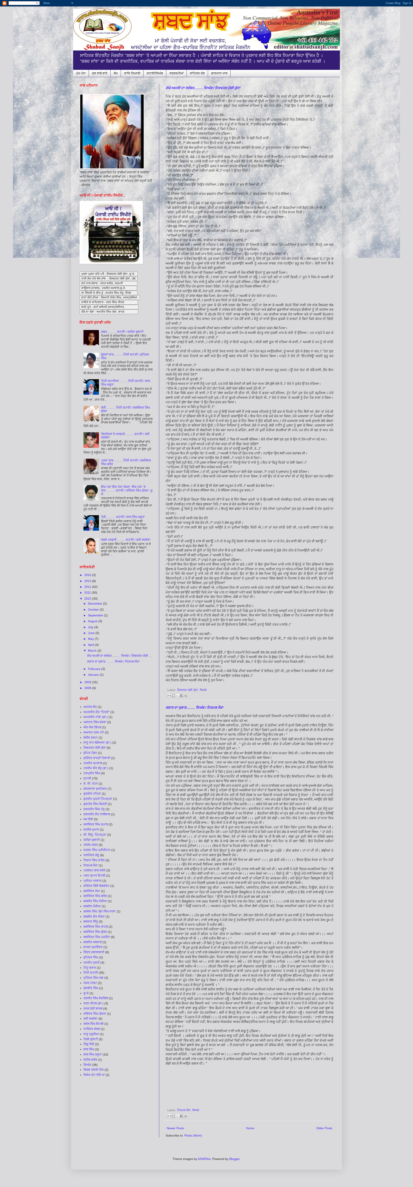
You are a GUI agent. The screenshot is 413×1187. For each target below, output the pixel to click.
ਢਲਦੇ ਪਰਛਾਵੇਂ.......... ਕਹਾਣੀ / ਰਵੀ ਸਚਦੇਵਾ (125, 539)
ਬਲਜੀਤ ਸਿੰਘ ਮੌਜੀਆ (95, 901)
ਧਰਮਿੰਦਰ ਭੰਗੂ (91, 855)
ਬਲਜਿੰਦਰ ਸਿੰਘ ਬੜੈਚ (95, 896)
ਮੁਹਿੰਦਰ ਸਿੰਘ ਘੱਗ (93, 977)
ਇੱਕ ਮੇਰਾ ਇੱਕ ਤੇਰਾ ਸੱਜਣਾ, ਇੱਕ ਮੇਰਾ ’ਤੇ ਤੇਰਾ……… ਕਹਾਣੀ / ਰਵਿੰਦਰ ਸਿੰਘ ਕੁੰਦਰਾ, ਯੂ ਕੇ (127, 490)
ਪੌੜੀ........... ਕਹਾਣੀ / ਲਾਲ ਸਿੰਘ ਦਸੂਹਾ (123, 517)
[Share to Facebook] (181, 696)
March (92, 650)
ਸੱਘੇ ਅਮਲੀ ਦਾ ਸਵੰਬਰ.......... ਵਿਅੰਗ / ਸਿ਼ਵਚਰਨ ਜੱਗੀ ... (119, 655)
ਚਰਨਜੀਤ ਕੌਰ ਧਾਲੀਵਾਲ (96, 814)
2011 (88, 592)
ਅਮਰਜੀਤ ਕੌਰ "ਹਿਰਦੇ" (96, 712)
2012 (88, 586)
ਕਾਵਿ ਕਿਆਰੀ (132, 73)
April (91, 644)
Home (250, 1128)
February (94, 669)
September (96, 615)
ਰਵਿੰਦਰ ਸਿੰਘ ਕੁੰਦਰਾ (94, 1013)
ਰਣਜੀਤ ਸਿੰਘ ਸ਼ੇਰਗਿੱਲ (95, 998)
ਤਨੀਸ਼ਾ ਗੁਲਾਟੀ (91, 840)
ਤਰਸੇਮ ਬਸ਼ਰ (90, 844)
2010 (88, 598)
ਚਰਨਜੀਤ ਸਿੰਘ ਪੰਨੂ (94, 809)
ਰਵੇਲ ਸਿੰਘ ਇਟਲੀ (93, 1023)
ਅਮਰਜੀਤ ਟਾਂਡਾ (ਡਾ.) (95, 717)
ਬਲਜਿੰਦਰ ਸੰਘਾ (91, 891)
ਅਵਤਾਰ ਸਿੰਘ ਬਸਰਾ (94, 722)
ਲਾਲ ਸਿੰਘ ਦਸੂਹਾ (92, 1054)
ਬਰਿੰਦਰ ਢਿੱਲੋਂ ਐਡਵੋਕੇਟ (96, 886)
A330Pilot (204, 1159)
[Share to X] (177, 696)
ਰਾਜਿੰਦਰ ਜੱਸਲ (91, 1029)
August (93, 621)
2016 (88, 575)
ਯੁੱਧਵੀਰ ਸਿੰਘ (90, 988)
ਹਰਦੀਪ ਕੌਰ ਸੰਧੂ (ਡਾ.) (95, 768)
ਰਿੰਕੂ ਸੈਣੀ (88, 1044)
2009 (88, 682)
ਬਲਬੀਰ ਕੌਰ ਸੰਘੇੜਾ (94, 916)
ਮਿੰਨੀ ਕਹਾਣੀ (90, 972)
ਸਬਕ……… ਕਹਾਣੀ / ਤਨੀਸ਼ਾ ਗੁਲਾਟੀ (122, 331)
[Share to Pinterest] (185, 696)
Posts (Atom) (193, 1135)
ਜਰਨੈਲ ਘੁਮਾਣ (91, 829)
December (95, 603)
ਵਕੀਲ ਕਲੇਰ (90, 1059)
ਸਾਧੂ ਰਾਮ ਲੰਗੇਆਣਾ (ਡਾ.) (97, 742)
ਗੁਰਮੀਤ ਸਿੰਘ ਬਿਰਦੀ (95, 804)
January (94, 674)
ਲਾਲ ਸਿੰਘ (88, 1049)
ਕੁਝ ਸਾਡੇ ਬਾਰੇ (99, 73)
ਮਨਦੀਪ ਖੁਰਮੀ (91, 962)
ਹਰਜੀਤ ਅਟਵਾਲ (92, 763)
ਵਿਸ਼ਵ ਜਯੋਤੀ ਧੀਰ (93, 1069)
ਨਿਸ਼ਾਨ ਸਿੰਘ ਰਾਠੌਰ (94, 860)
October (94, 609)
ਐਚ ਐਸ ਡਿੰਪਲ (92, 727)
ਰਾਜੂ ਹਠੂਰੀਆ (91, 1034)
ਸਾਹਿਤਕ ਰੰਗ (197, 73)
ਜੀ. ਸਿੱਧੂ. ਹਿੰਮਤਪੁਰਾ (94, 834)
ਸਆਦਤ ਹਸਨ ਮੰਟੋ (93, 732)
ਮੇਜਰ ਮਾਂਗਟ (90, 983)
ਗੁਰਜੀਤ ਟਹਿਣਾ (92, 793)
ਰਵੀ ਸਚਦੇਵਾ (90, 1018)
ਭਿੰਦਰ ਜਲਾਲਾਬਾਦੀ (93, 952)
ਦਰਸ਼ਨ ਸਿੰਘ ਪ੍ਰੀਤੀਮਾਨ (96, 850)
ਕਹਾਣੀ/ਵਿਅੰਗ (155, 73)
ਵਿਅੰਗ (203, 690)
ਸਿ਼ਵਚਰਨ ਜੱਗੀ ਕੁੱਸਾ (187, 690)
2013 (88, 581)
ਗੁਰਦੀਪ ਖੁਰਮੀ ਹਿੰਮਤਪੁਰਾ (97, 798)
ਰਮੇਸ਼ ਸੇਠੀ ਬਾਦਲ (92, 1008)
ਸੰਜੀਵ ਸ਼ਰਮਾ (90, 737)
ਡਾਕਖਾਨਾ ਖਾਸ (219, 73)
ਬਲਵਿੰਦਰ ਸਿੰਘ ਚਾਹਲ (95, 926)
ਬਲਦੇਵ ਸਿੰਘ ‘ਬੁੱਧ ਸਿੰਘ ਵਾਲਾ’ (99, 911)
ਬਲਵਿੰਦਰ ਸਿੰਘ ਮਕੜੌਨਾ (96, 937)
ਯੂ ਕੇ (86, 993)
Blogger (234, 1159)
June (92, 633)
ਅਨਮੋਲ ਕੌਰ (90, 707)
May (91, 638)
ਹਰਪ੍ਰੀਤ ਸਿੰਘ (91, 773)
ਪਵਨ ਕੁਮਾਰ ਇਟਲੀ (94, 875)
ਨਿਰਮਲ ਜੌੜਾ (184, 1110)
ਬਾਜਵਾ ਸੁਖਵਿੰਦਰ (93, 947)
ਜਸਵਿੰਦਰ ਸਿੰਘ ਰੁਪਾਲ (95, 824)
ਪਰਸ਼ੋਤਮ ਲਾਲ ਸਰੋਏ (94, 870)
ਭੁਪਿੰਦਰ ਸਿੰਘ (90, 957)
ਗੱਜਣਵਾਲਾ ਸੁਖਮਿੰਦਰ (95, 788)
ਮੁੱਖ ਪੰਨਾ (81, 73)
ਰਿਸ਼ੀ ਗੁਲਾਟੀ (90, 1039)
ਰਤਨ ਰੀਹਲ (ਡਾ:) (93, 1003)
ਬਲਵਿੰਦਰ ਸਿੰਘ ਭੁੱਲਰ (95, 931)
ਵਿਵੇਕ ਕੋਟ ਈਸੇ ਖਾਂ (94, 1075)
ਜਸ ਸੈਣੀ (88, 819)
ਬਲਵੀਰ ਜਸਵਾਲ (92, 942)
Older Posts (324, 1128)
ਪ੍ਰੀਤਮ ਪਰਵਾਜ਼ (92, 880)
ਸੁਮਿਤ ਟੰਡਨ (90, 753)
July (91, 627)
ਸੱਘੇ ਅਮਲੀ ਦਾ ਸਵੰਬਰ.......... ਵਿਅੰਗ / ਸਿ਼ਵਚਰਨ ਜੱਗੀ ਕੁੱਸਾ (203, 88)
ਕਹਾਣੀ (87, 778)
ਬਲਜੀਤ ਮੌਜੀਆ (92, 906)
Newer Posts (175, 1128)
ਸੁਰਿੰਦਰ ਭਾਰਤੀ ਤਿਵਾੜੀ (96, 758)
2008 (88, 688)
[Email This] (169, 696)
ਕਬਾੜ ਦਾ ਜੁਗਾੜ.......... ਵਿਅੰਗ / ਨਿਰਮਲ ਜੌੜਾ (194, 707)
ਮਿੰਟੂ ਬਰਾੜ (89, 967)
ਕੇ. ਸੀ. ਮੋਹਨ (90, 783)
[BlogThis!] (173, 696)
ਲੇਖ (116, 73)
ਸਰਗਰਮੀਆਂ (176, 73)
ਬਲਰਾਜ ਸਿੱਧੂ (90, 921)
